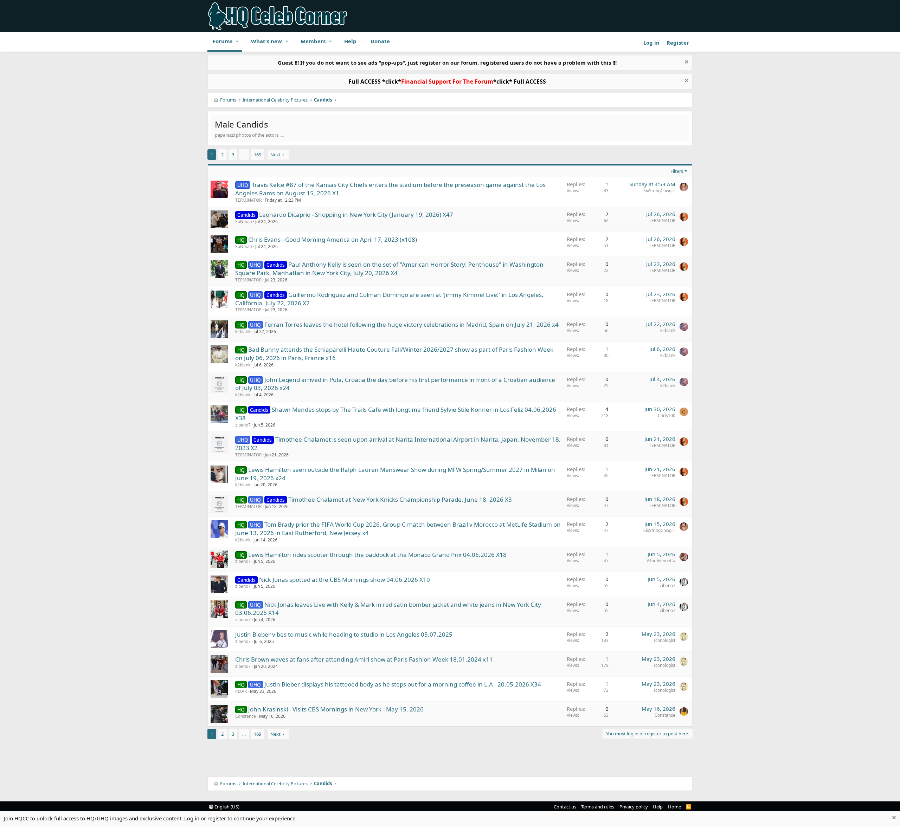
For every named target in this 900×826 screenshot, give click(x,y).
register (216, 818)
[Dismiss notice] (686, 62)
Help (350, 41)
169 (257, 154)
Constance (245, 716)
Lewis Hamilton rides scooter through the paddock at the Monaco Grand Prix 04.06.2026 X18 (377, 555)
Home (674, 807)
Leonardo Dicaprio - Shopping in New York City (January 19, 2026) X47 (356, 214)
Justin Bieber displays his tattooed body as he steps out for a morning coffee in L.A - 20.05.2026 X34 (402, 684)
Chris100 (666, 415)
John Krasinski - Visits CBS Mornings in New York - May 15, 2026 (336, 709)
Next (275, 154)
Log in (191, 818)
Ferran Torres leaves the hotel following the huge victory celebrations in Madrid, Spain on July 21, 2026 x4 (411, 324)
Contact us (565, 807)
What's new (266, 41)
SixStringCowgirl (659, 191)
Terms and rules (597, 807)
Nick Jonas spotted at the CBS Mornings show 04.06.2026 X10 (344, 579)
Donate (380, 41)
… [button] (244, 154)
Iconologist (664, 640)
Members (313, 41)
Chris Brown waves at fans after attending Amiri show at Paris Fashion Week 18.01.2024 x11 (364, 659)
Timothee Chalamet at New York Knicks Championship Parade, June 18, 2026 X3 (400, 499)
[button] (237, 41)
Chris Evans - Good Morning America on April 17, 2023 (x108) (332, 239)
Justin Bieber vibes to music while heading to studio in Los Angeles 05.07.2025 (343, 634)
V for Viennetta (661, 561)
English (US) (226, 807)
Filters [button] (676, 171)
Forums (222, 41)
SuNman (243, 222)
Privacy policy (633, 807)
